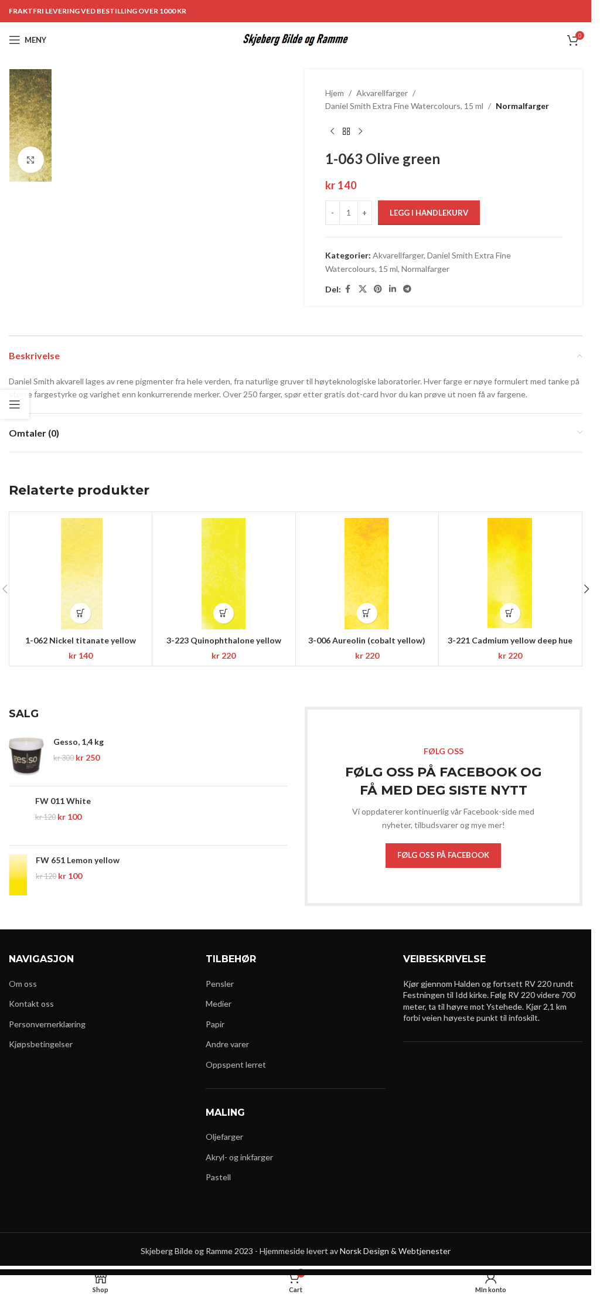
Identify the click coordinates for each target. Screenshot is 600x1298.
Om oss (23, 984)
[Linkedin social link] (393, 289)
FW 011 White (63, 801)
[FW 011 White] (17, 815)
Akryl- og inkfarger (239, 1157)
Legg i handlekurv (429, 212)
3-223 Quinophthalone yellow (223, 640)
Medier (218, 1004)
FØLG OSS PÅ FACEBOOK (443, 855)
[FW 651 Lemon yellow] (18, 874)
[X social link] (362, 289)
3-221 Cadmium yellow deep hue (510, 640)
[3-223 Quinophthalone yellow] (223, 573)
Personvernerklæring (47, 1024)
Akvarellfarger (382, 93)
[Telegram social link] (407, 289)
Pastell (218, 1177)
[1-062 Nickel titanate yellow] (80, 573)
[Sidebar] (14, 404)
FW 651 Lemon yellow (78, 860)
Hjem (334, 93)
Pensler (220, 984)
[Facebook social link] (348, 289)
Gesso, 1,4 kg (78, 742)
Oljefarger (224, 1137)
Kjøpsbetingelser (41, 1044)
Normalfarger (522, 106)
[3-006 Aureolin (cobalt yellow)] (367, 573)
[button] (80, 613)
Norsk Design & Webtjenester (395, 1251)
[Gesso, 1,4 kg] (27, 756)
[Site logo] (295, 39)
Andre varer (227, 1044)
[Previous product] (332, 132)
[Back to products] (346, 132)
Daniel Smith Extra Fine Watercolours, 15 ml (404, 106)
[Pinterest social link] (378, 289)
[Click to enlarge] (31, 160)
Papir (215, 1024)
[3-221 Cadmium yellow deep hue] (510, 573)
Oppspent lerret (236, 1064)
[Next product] (360, 132)
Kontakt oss (31, 1004)
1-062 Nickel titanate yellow (80, 640)
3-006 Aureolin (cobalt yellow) (366, 640)
